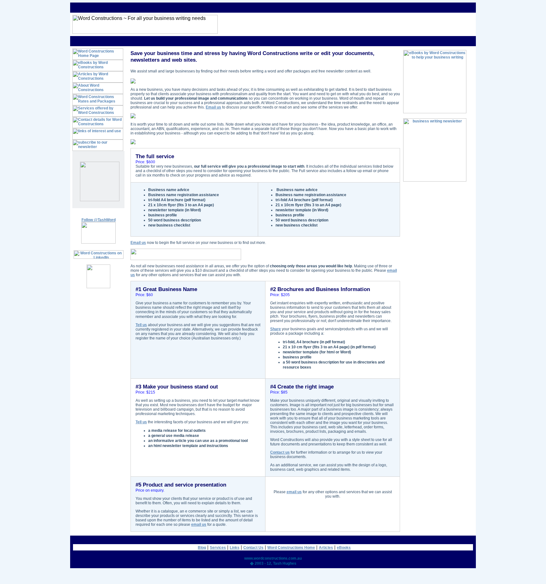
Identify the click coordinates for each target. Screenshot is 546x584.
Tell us (141, 325)
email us (198, 524)
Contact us (280, 452)
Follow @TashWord (99, 220)
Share (275, 329)
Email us (213, 107)
